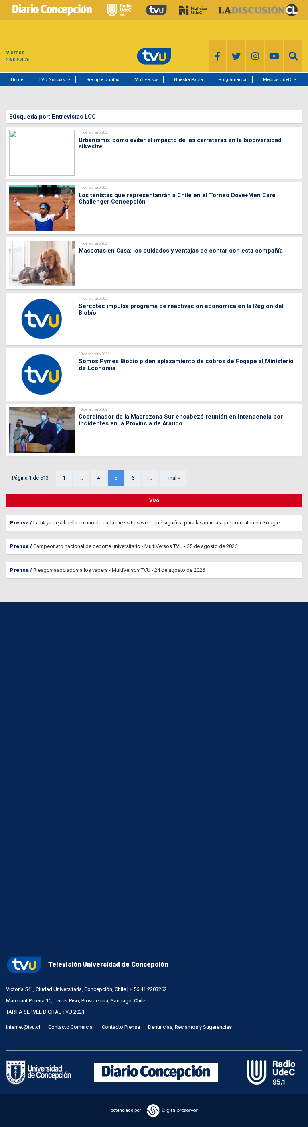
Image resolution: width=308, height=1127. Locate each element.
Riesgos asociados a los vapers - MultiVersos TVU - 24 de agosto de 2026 (119, 570)
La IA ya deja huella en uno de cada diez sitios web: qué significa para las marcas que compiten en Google (156, 523)
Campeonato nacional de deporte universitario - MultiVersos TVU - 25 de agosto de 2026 (135, 546)
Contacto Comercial (71, 1027)
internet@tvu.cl (23, 1027)
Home (17, 79)
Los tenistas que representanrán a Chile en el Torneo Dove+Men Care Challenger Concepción (177, 199)
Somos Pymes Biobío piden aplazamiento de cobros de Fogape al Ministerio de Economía (186, 365)
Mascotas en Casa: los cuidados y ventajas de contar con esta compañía (181, 250)
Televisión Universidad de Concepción (108, 964)
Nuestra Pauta (188, 79)
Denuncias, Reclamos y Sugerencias (190, 1027)
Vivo (154, 500)
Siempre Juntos (102, 79)
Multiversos (146, 79)
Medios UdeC (277, 79)
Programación (233, 79)
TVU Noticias (51, 79)
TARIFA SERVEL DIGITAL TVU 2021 (45, 1012)
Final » (173, 478)
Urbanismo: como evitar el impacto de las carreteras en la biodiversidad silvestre (180, 143)
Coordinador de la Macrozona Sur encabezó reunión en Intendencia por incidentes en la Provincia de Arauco (181, 420)
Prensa (19, 523)
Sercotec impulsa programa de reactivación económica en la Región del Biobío (181, 309)
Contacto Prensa (121, 1027)
